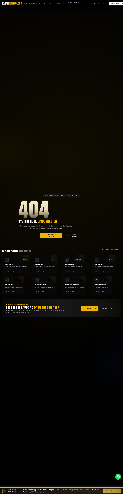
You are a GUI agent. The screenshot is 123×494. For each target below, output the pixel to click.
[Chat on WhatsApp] (118, 477)
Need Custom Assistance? (109, 250)
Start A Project (74, 235)
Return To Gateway (52, 235)
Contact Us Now (90, 308)
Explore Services (108, 308)
